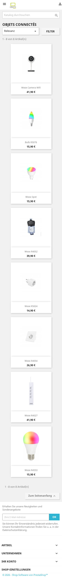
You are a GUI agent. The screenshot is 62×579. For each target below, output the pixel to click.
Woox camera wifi (31, 87)
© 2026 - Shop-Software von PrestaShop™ (25, 574)
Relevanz (20, 31)
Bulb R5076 (31, 142)
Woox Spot (31, 196)
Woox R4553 (31, 470)
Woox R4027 (31, 415)
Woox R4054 (31, 360)
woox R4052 (31, 251)
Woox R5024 (31, 306)
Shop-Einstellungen (16, 569)
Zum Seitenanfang (42, 496)
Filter (50, 31)
